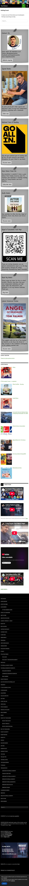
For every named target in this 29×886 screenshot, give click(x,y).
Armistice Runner (5, 618)
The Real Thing (4, 759)
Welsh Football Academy (7, 795)
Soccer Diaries (4, 743)
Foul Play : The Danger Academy (9, 659)
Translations (4, 768)
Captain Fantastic (5, 629)
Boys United (4, 626)
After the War (4, 604)
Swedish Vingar (6, 787)
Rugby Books (4, 734)
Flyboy (2, 651)
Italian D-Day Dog (6, 773)
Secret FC (3, 737)
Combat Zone (4, 632)
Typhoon (3, 765)
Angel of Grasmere (5, 612)
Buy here (5, 293)
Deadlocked (4, 645)
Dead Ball (3, 640)
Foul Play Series (4, 654)
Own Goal (3, 704)
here (27, 518)
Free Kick (3, 662)
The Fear (3, 754)
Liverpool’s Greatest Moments (9, 673)
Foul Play (4, 656)
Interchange (4, 690)
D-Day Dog (3, 634)
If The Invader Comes (7, 609)
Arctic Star (3, 615)
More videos (4, 589)
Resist (2, 715)
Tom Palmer (4, 6)
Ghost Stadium (4, 679)
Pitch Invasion (4, 706)
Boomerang (8, 832)
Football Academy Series (7, 665)
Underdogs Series (5, 790)
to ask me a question (14, 816)
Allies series (3, 607)
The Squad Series (5, 762)
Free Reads (3, 598)
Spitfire (2, 745)
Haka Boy (3, 684)
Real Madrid (5, 676)
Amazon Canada (8, 834)
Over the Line (4, 701)
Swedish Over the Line (7, 784)
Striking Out (4, 748)
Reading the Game (5, 709)
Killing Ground (4, 695)
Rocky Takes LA (5, 723)
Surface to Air (4, 751)
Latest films (7, 484)
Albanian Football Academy (9, 770)
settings (13, 880)
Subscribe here (7, 185)
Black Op (3, 623)
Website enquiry (7, 60)
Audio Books (4, 601)
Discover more (7, 163)
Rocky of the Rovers (6, 718)
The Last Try (3, 756)
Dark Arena (3, 637)
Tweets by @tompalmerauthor (8, 358)
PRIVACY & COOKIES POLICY (8, 870)
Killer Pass (3, 693)
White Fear (3, 798)
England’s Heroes (5, 648)
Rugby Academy (4, 731)
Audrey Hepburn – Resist (6, 620)
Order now (6, 114)
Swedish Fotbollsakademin (8, 781)
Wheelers (9, 835)
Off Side (3, 698)
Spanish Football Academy (8, 779)
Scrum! (2, 740)
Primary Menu (27, 6)
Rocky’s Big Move (6, 720)
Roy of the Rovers (5, 729)
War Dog (3, 792)
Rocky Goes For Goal (7, 726)
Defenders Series (5, 643)
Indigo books (7, 836)
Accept (4, 883)
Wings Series (4, 801)
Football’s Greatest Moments (8, 668)
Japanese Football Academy (9, 776)
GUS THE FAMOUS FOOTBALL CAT (8, 681)
